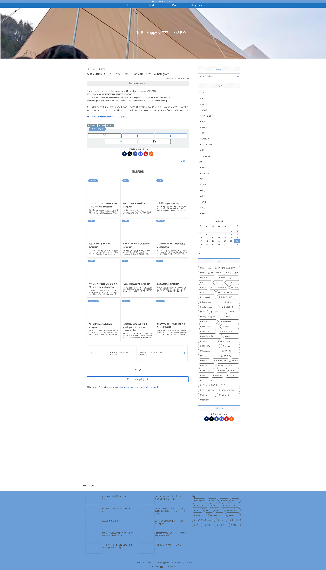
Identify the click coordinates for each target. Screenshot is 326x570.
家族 (179, 562)
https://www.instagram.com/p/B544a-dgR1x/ (106, 116)
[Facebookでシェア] (137, 135)
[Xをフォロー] (129, 153)
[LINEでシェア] (121, 141)
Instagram (93, 125)
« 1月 (200, 253)
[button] (154, 141)
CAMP (137, 562)
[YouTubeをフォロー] (146, 153)
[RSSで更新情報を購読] (151, 153)
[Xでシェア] (104, 135)
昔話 (190, 562)
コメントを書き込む (139, 379)
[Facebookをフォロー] (135, 153)
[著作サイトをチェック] (124, 153)
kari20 (111, 125)
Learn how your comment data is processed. (139, 387)
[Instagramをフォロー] (140, 153)
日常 (150, 562)
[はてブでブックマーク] (171, 135)
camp (103, 125)
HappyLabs (164, 562)
